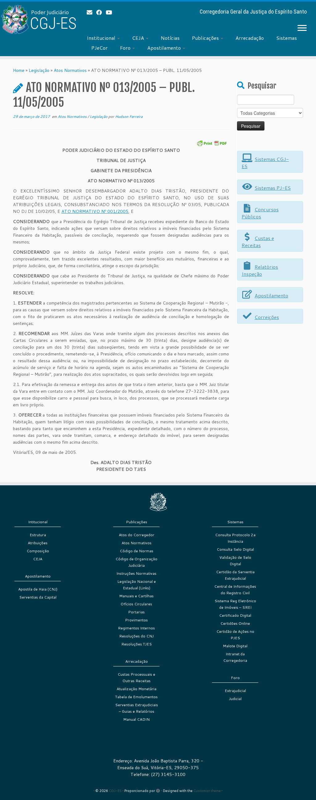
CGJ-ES (115, 790)
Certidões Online (235, 623)
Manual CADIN (136, 719)
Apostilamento (164, 47)
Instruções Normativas (136, 573)
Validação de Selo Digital (235, 560)
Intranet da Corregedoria (235, 657)
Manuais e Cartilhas (136, 596)
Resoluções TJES (136, 644)
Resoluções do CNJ (136, 636)
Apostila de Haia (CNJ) (37, 589)
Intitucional (38, 521)
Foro (126, 47)
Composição (38, 550)
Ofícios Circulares (136, 604)
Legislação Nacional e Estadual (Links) (136, 585)
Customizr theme (207, 790)
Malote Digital (235, 646)
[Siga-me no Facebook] (101, 12)
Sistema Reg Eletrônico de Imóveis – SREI (235, 604)
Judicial (235, 698)
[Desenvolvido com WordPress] (158, 789)
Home (18, 70)
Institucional (102, 37)
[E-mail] (91, 12)
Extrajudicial (235, 690)
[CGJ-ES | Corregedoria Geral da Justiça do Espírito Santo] (37, 19)
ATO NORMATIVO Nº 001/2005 (94, 211)
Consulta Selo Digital (235, 549)
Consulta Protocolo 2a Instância (235, 538)
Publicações (206, 37)
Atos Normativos (70, 70)
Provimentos (136, 620)
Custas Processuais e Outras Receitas (136, 677)
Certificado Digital (235, 615)
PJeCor (99, 47)
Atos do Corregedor (136, 534)
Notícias (170, 37)
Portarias (136, 612)
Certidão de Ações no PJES (235, 634)
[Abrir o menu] (302, 28)
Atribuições (38, 542)
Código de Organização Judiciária (136, 562)
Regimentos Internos (136, 628)
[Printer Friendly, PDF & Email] (211, 142)
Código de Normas (136, 550)
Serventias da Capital (37, 597)
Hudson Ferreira (129, 116)
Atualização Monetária (136, 688)
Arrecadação (249, 37)
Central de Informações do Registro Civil (235, 589)
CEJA (138, 37)
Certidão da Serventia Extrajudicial (235, 575)
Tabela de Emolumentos (136, 696)
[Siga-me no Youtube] (111, 12)
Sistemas (286, 37)
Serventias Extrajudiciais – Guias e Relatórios (136, 708)
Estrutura (38, 534)
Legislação (39, 70)
